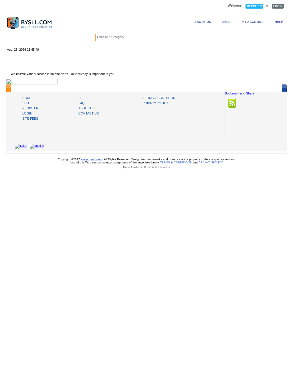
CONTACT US (88, 113)
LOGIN (277, 6)
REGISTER (254, 6)
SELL (226, 21)
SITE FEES (30, 118)
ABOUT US (202, 21)
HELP (279, 21)
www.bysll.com (91, 159)
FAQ (81, 103)
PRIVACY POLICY (155, 103)
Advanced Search (219, 37)
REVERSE (136, 6)
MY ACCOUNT (252, 21)
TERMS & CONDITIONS (160, 98)
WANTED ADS (96, 6)
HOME (25, 6)
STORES (59, 6)
